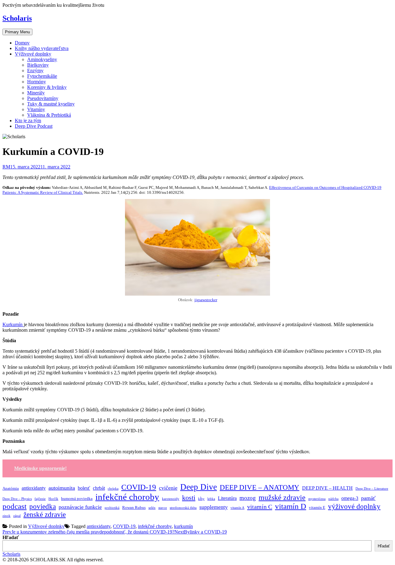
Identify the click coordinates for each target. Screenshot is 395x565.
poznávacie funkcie (80, 507)
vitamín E (317, 507)
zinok (6, 515)
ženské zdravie (44, 514)
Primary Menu (17, 32)
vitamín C (259, 506)
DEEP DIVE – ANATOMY (259, 487)
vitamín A (237, 507)
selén (152, 507)
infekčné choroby (127, 497)
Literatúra (227, 498)
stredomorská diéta (183, 507)
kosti (188, 497)
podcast (14, 506)
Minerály (36, 92)
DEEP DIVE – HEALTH (327, 488)
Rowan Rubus (134, 507)
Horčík (53, 499)
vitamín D (290, 506)
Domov (22, 42)
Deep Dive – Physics (17, 499)
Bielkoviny (38, 65)
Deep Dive (198, 487)
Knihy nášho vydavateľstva (42, 48)
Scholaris (17, 18)
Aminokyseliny (42, 59)
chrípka (113, 488)
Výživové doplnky (33, 53)
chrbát (99, 488)
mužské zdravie (282, 497)
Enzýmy (35, 70)
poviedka (42, 506)
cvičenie (168, 488)
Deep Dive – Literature (372, 488)
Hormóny (36, 81)
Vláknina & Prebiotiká (49, 115)
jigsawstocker (205, 299)
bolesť (84, 488)
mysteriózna (317, 499)
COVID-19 (138, 487)
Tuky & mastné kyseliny (51, 103)
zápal (17, 515)
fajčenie (40, 499)
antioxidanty (34, 488)
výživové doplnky (354, 506)
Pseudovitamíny (42, 98)
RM (6, 166)
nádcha (333, 499)
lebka (211, 499)
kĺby (201, 499)
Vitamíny (36, 109)
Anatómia (10, 488)
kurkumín (183, 526)
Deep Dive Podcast (33, 126)
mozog (247, 498)
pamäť (368, 498)
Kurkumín (13, 324)
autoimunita (61, 488)
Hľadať (10, 537)
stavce (162, 507)
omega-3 (349, 498)
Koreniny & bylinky (47, 87)
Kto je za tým (28, 120)
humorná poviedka (77, 498)
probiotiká (112, 507)
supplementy (213, 507)
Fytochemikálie (42, 76)
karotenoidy (170, 499)
